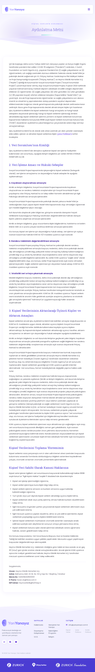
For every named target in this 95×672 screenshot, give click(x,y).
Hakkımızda (38, 625)
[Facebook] (10, 642)
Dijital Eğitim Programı (53, 632)
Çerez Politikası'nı (64, 134)
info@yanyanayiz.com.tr (78, 625)
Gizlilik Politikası (88, 631)
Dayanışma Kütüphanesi (39, 632)
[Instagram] (4, 642)
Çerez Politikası (78, 631)
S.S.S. (36, 637)
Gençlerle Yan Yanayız (54, 626)
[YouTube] (16, 642)
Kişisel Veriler (68, 631)
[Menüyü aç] (89, 9)
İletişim (51, 637)
